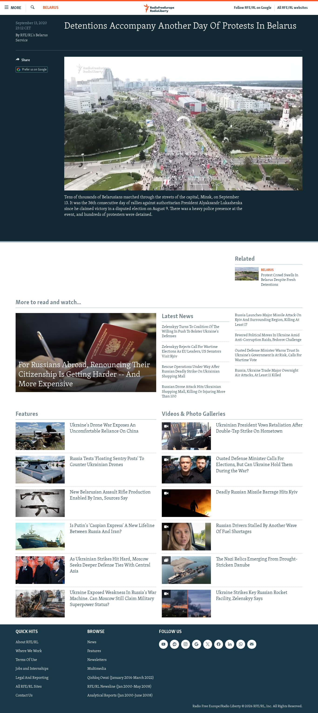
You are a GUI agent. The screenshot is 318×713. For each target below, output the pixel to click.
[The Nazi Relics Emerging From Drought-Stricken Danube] (186, 570)
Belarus (50, 8)
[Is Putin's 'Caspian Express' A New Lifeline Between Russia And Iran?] (40, 536)
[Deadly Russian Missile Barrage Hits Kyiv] (186, 503)
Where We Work (29, 651)
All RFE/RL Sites (29, 686)
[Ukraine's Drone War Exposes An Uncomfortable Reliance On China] (40, 436)
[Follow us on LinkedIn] (229, 644)
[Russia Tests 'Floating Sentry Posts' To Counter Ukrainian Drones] (40, 469)
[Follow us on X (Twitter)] (207, 644)
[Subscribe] (251, 644)
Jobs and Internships (32, 669)
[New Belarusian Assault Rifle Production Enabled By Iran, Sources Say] (40, 503)
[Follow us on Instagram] (185, 644)
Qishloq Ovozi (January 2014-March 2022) (120, 678)
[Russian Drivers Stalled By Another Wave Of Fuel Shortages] (186, 536)
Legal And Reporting (32, 678)
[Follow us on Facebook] (218, 644)
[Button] (23, 61)
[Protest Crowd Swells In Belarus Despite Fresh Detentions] (247, 273)
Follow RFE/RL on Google (252, 8)
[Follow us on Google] (196, 644)
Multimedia (96, 669)
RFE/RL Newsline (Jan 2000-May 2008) (119, 686)
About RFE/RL (27, 642)
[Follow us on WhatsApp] (240, 644)
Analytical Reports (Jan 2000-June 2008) (120, 695)
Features (94, 651)
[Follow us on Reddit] (174, 644)
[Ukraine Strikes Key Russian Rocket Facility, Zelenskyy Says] (186, 603)
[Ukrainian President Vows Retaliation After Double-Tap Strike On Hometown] (186, 436)
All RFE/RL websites (292, 8)
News (91, 642)
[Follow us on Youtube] (163, 644)
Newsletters (97, 660)
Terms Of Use (26, 660)
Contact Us (24, 695)
